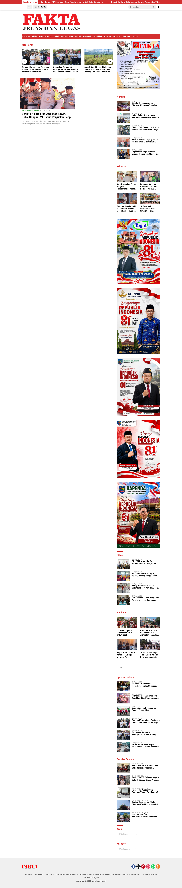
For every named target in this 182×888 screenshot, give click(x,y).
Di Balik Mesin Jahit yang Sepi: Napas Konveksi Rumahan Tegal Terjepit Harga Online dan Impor (146, 599)
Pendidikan (97, 36)
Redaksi (28, 874)
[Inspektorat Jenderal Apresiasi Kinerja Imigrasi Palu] (127, 644)
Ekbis (34, 36)
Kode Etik (39, 874)
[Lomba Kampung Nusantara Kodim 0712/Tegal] (127, 622)
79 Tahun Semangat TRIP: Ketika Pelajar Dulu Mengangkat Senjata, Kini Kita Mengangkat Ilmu (149, 654)
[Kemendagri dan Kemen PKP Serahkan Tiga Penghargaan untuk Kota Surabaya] (123, 698)
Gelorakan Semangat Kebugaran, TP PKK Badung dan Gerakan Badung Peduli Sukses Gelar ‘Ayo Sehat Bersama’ (34, 69)
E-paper (135, 36)
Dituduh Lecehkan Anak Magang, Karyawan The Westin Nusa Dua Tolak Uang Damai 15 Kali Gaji (146, 104)
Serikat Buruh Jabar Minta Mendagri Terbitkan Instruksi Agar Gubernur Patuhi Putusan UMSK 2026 (145, 803)
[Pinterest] (143, 866)
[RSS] (158, 866)
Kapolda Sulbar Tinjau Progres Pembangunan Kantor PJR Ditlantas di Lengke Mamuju (98, 69)
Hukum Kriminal (45, 36)
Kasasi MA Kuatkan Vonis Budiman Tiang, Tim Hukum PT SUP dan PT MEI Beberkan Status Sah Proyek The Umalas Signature (146, 791)
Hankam (107, 36)
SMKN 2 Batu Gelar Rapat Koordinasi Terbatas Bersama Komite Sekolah (145, 745)
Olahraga (126, 36)
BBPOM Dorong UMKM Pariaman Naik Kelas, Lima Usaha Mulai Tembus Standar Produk (145, 562)
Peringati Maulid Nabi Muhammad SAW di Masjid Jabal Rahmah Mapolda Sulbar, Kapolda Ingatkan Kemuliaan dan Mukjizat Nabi (126, 208)
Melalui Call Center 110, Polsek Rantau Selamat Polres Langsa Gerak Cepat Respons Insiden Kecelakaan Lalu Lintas (146, 128)
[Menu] (23, 7)
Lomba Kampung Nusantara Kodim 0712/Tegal (124, 632)
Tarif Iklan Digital (91, 877)
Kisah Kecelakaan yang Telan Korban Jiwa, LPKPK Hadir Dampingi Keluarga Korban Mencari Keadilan (145, 140)
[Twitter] (138, 866)
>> (29, 7)
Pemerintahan (67, 36)
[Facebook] (133, 866)
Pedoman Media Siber (66, 874)
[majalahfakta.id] (52, 21)
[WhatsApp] (153, 866)
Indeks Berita (40, 7)
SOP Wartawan (85, 874)
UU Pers (50, 874)
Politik (56, 36)
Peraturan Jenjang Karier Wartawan (110, 874)
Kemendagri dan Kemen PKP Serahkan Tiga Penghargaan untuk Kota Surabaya (144, 697)
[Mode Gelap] (159, 7)
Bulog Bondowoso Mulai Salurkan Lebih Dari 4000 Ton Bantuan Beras (145, 587)
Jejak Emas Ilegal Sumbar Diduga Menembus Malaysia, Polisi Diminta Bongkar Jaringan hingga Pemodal (145, 153)
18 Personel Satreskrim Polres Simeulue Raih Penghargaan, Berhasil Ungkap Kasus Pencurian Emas (148, 208)
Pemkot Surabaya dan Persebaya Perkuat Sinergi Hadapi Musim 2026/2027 (144, 685)
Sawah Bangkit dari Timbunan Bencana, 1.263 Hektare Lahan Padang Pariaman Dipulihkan (66, 69)
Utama (36, 110)
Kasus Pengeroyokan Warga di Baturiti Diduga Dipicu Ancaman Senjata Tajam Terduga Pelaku (146, 779)
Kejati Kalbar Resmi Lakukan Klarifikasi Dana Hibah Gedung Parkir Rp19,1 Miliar (145, 116)
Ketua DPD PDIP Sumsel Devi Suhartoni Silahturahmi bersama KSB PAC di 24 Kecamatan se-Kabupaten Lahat (146, 767)
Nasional (87, 36)
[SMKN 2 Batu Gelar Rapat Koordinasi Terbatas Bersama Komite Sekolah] (123, 747)
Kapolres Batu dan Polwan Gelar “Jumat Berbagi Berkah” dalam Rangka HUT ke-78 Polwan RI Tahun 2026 (150, 186)
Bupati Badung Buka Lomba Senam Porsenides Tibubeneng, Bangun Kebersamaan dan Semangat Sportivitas (124, 2)
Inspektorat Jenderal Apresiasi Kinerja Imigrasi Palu (126, 654)
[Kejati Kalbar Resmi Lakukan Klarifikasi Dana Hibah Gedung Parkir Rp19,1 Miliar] (123, 118)
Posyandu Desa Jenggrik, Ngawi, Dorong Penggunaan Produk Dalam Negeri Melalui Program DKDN (145, 574)
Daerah (78, 36)
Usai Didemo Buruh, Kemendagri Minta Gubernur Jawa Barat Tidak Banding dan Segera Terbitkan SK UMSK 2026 (145, 815)
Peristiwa (26, 36)
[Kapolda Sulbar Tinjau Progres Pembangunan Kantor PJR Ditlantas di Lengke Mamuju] (98, 57)
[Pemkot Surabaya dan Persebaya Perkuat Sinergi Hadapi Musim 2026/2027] (123, 686)
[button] (153, 7)
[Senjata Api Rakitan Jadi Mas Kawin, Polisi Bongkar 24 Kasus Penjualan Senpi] (47, 93)
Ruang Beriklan (150, 874)
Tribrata (116, 36)
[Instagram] (148, 866)
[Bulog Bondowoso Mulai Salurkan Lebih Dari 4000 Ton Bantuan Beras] (123, 588)
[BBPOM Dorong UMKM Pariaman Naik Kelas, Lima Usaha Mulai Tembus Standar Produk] (123, 564)
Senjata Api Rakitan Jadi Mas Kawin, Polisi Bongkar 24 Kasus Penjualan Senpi (46, 115)
